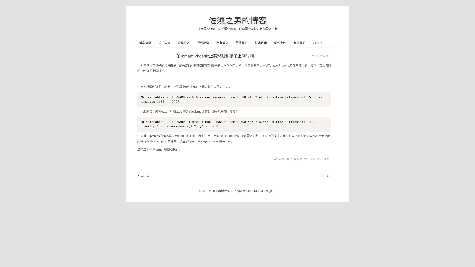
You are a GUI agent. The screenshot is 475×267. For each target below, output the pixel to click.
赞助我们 (242, 42)
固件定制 (280, 42)
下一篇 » (326, 175)
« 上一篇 (144, 175)
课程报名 (184, 42)
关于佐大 (164, 42)
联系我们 (299, 42)
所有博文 (222, 42)
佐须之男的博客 (237, 20)
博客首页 (145, 42)
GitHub (317, 42)
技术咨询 (261, 42)
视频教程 (203, 42)
